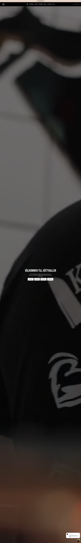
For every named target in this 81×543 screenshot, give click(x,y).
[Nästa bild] (73, 1)
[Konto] (76, 4)
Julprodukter (37, 279)
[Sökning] (74, 4)
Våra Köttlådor (43, 279)
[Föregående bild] (7, 1)
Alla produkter (50, 279)
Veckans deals (31, 279)
